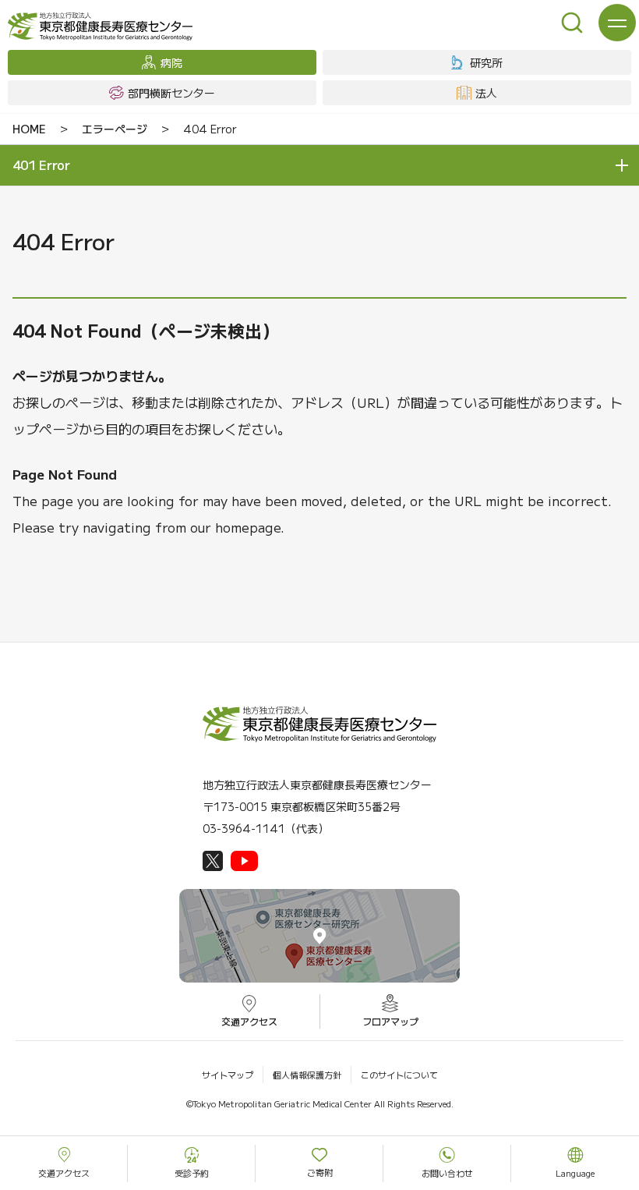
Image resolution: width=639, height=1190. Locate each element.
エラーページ (114, 128)
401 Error (41, 164)
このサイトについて (399, 1074)
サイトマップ (227, 1074)
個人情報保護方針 (307, 1074)
